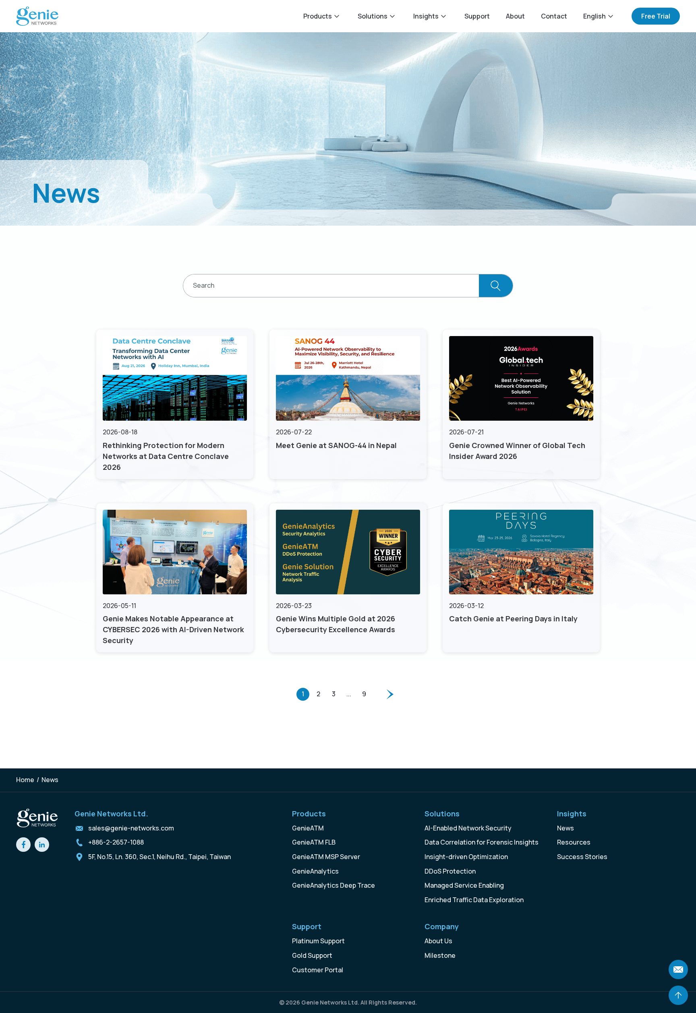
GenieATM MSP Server (326, 856)
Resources (573, 842)
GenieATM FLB (314, 842)
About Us (438, 940)
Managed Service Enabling (464, 885)
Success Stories (582, 856)
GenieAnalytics (315, 871)
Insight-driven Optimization (466, 856)
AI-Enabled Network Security (468, 828)
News (565, 828)
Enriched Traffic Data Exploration (474, 899)
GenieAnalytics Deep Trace (333, 885)
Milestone (440, 955)
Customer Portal (317, 969)
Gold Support (312, 955)
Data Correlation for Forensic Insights (482, 842)
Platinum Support (318, 940)
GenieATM (308, 828)
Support (477, 16)
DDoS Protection (450, 871)
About (515, 16)
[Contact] (678, 969)
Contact (554, 16)
